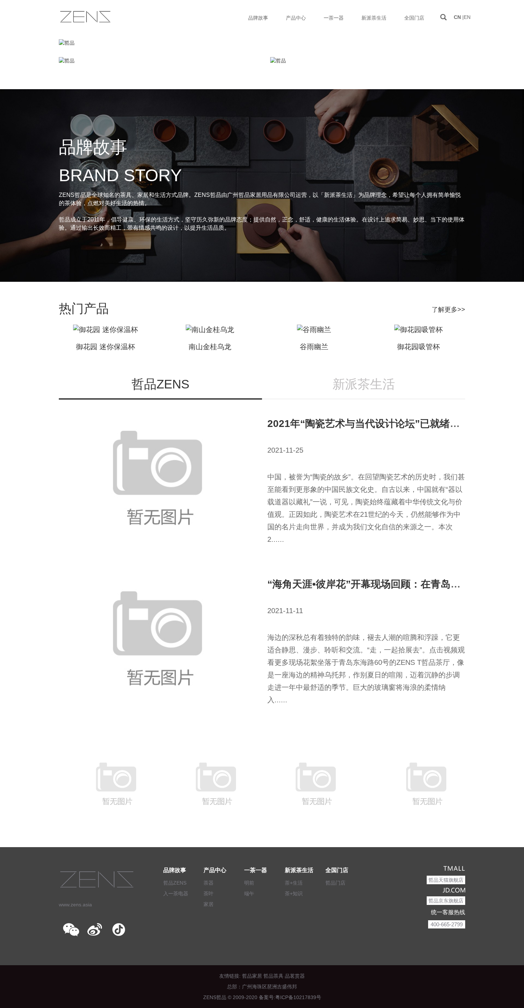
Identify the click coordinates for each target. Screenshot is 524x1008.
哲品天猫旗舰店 (445, 880)
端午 (249, 893)
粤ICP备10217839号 (298, 997)
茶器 (209, 883)
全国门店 (336, 870)
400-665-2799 (447, 924)
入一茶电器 (175, 893)
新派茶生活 (299, 870)
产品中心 (215, 870)
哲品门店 (335, 883)
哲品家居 (252, 976)
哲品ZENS (174, 883)
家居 (209, 904)
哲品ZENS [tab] (160, 384)
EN (467, 17)
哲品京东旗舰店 (445, 900)
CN (457, 17)
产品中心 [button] (296, 18)
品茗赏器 (295, 976)
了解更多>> (448, 309)
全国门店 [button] (414, 18)
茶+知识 (294, 893)
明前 (249, 883)
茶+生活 (294, 883)
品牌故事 (174, 870)
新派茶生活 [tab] (364, 384)
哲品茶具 (273, 976)
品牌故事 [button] (258, 18)
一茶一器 (255, 870)
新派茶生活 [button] (373, 18)
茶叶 (209, 893)
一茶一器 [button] (334, 18)
